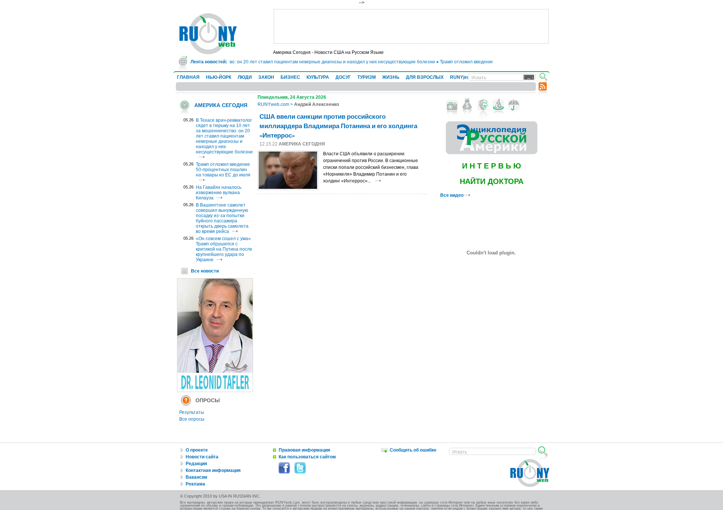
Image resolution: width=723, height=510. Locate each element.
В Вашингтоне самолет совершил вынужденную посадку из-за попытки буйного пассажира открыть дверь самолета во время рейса (222, 218)
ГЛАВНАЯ (188, 77)
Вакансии (196, 477)
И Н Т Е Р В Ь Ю (491, 166)
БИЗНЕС (290, 77)
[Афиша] (483, 105)
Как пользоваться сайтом (307, 456)
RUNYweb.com (273, 104)
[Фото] (452, 105)
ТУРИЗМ (366, 77)
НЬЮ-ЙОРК (218, 77)
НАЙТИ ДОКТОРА (491, 181)
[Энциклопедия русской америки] (491, 152)
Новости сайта (202, 456)
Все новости (205, 271)
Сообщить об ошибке (413, 450)
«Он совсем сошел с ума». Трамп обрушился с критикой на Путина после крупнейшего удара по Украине (224, 249)
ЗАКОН (266, 77)
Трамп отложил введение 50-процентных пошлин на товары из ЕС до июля (223, 170)
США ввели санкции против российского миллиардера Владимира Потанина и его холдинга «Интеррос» (338, 126)
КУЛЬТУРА (318, 77)
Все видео (452, 195)
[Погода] (514, 105)
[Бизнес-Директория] (467, 105)
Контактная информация (213, 470)
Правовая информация (304, 450)
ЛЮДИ (245, 77)
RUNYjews (461, 77)
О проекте (197, 450)
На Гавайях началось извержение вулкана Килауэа (218, 193)
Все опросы (191, 419)
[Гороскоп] (498, 105)
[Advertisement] (411, 26)
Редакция (196, 463)
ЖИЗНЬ (391, 77)
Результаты (191, 412)
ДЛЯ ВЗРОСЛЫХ (425, 77)
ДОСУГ (343, 77)
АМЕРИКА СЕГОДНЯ (220, 105)
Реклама (195, 484)
